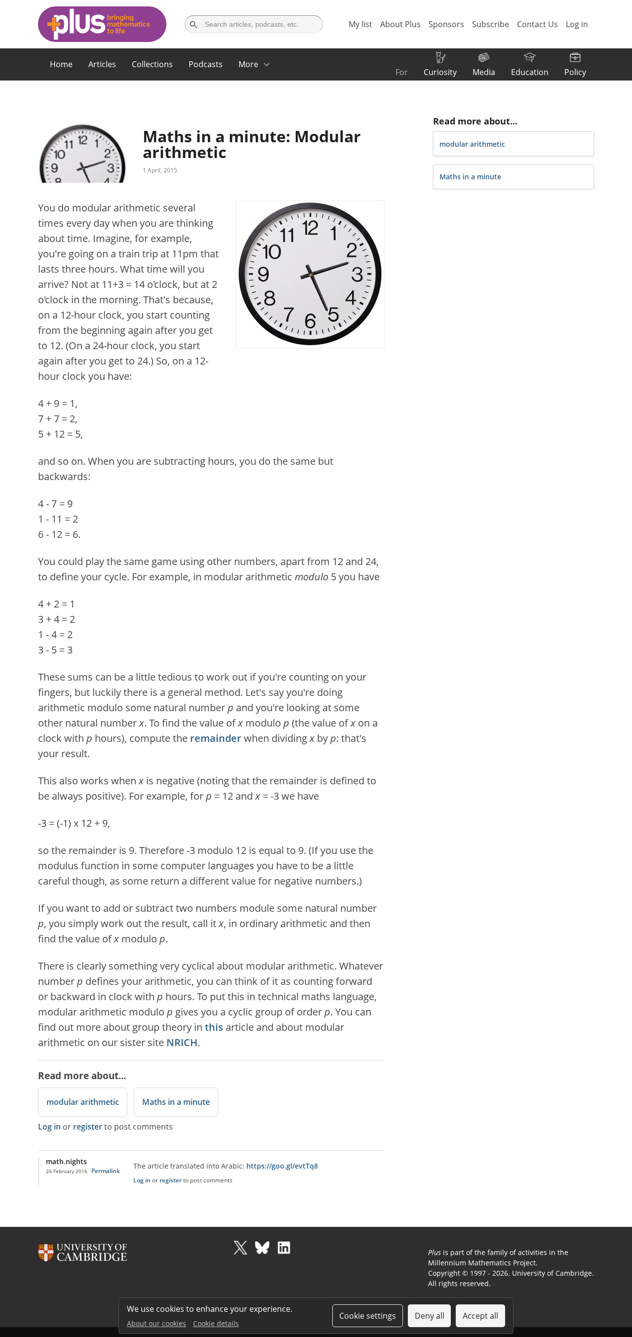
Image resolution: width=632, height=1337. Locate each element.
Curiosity (440, 72)
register (87, 1126)
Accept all (480, 1315)
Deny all (429, 1315)
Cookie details (216, 1323)
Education (530, 72)
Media (484, 72)
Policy (575, 72)
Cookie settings (367, 1315)
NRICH (182, 1042)
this (214, 1027)
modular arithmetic (82, 1101)
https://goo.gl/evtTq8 (282, 1166)
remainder (215, 738)
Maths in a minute (176, 1101)
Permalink (105, 1171)
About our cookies (156, 1323)
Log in (49, 1126)
